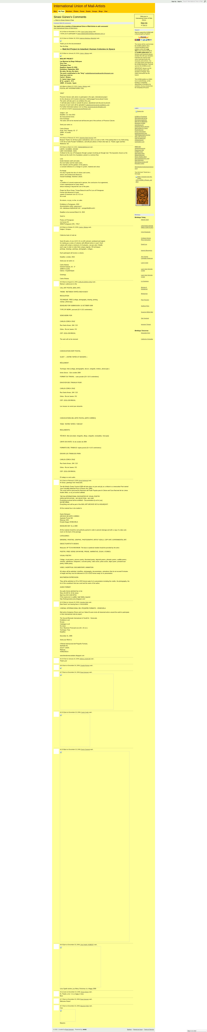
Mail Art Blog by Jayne (141, 128)
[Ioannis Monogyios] (137, 254)
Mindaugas (144, 293)
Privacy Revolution (140, 131)
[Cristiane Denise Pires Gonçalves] (137, 242)
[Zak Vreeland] (137, 322)
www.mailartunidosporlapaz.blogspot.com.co (91, 33)
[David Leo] (137, 248)
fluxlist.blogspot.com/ (141, 133)
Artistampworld (139, 140)
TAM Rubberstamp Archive (142, 135)
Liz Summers (145, 281)
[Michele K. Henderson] (137, 291)
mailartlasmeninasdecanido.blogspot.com (99, 73)
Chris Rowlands (145, 232)
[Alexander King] (137, 337)
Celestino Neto (84, 602)
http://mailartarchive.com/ (142, 158)
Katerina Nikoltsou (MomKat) (88, 38)
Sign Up (174, 1)
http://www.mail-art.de (141, 118)
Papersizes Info (139, 150)
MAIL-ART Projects (140, 136)
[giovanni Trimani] (137, 328)
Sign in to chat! (192, 1030)
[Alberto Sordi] (137, 223)
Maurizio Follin (84, 1006)
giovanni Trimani (146, 324)
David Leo (144, 244)
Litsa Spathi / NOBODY (87, 944)
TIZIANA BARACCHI (84, 147)
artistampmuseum (140, 148)
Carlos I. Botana (84, 53)
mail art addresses (140, 138)
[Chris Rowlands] (137, 236)
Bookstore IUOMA (140, 123)
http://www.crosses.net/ (141, 162)
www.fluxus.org (139, 125)
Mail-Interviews (139, 160)
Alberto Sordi (145, 219)
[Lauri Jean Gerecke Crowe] (137, 273)
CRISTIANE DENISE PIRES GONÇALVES (147, 226)
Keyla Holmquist (83, 480)
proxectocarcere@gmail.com (82, 109)
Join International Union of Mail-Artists (66, 28)
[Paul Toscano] (137, 304)
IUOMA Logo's (139, 152)
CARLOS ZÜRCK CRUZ (85, 282)
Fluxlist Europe (139, 130)
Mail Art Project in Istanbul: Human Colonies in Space (88, 49)
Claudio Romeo (85, 665)
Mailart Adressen (140, 155)
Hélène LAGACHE (85, 659)
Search (205, 1)
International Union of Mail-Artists (79, 6)
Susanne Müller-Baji (147, 312)
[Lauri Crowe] (137, 267)
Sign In (179, 1)
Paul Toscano (145, 300)
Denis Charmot (85, 749)
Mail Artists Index (140, 153)
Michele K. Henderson (144, 288)
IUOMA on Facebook (141, 116)
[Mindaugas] (137, 297)
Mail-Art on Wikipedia (141, 121)
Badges (129, 1029)
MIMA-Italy (138, 146)
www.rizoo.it (78, 206)
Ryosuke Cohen (139, 163)
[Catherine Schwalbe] (137, 343)
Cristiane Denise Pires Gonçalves (146, 239)
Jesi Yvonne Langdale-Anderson (147, 257)
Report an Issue (138, 1029)
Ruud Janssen (84, 672)
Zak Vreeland (145, 318)
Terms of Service (149, 1029)
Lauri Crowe (144, 263)
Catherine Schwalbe (147, 339)
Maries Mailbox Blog (141, 157)
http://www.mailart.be (141, 120)
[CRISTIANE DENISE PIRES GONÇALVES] (137, 230)
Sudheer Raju (145, 306)
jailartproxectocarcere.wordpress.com (97, 105)
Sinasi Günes (85, 992)
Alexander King (145, 333)
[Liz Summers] (137, 285)
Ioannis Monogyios (146, 250)
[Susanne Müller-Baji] (137, 316)
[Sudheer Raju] (137, 310)
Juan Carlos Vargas (87, 31)
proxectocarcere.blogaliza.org (97, 107)
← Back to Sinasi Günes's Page (64, 20)
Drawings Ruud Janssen (142, 126)
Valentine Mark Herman (86, 138)
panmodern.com (139, 142)
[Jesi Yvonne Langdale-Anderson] (137, 260)
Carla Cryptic (85, 712)
